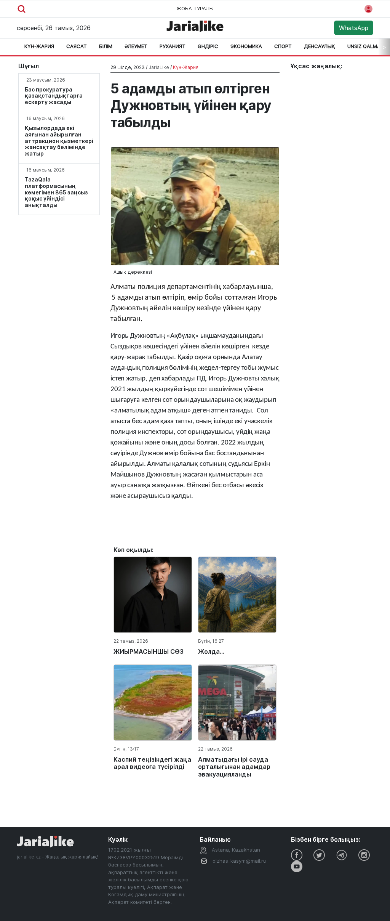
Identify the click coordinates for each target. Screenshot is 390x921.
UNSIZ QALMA (363, 46)
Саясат (76, 46)
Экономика (246, 46)
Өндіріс (208, 46)
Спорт (283, 46)
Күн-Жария (39, 46)
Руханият (172, 46)
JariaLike (159, 67)
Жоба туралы (195, 8)
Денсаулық (319, 46)
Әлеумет (136, 46)
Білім (105, 46)
